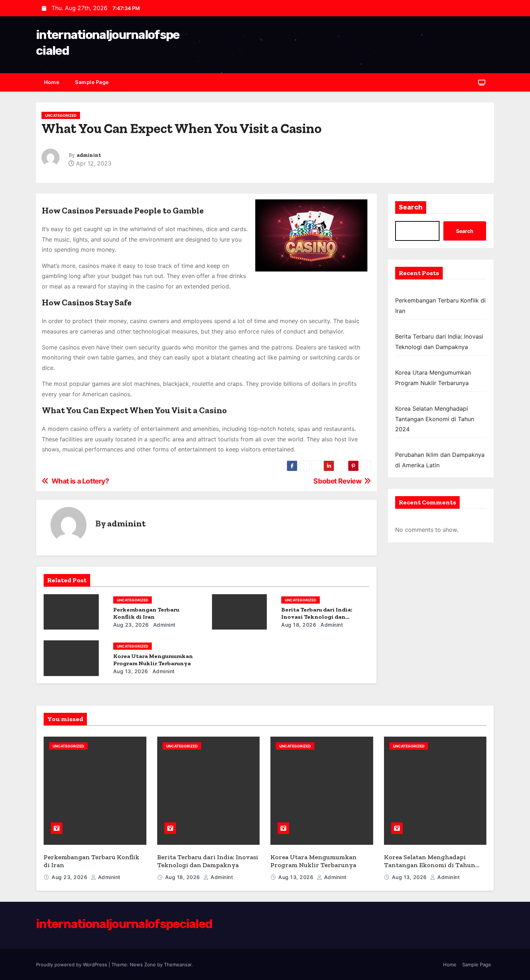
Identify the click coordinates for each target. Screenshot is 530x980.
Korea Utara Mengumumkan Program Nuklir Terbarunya (153, 660)
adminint (89, 155)
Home (51, 82)
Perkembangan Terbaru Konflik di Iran (146, 613)
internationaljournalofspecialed (124, 924)
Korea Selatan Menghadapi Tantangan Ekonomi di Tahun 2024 (434, 419)
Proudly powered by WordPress (72, 964)
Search (411, 207)
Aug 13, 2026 (130, 671)
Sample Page (92, 82)
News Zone (143, 964)
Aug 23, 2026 (131, 625)
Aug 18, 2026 (298, 625)
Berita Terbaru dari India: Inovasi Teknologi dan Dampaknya (316, 616)
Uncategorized (60, 115)
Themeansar (177, 964)
